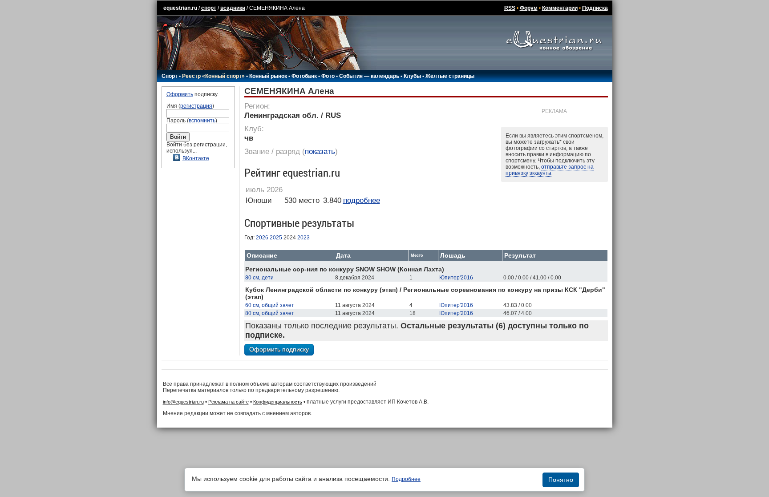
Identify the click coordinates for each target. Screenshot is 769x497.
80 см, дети (259, 278)
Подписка (595, 8)
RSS (509, 8)
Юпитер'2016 (456, 278)
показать (320, 151)
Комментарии (560, 8)
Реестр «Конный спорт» (213, 76)
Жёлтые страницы (449, 76)
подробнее (361, 200)
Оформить (179, 94)
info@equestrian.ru (183, 401)
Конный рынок (268, 76)
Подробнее (406, 479)
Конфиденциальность (277, 401)
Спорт (170, 76)
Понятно (560, 479)
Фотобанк (304, 76)
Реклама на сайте (228, 401)
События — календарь (369, 76)
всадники (232, 8)
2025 (276, 237)
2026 (262, 237)
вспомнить (202, 120)
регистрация (196, 106)
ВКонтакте (195, 158)
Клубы (412, 76)
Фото (328, 76)
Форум (529, 8)
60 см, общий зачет (269, 305)
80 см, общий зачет (269, 313)
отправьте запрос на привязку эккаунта (550, 170)
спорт (208, 8)
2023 (303, 237)
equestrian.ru (180, 8)
